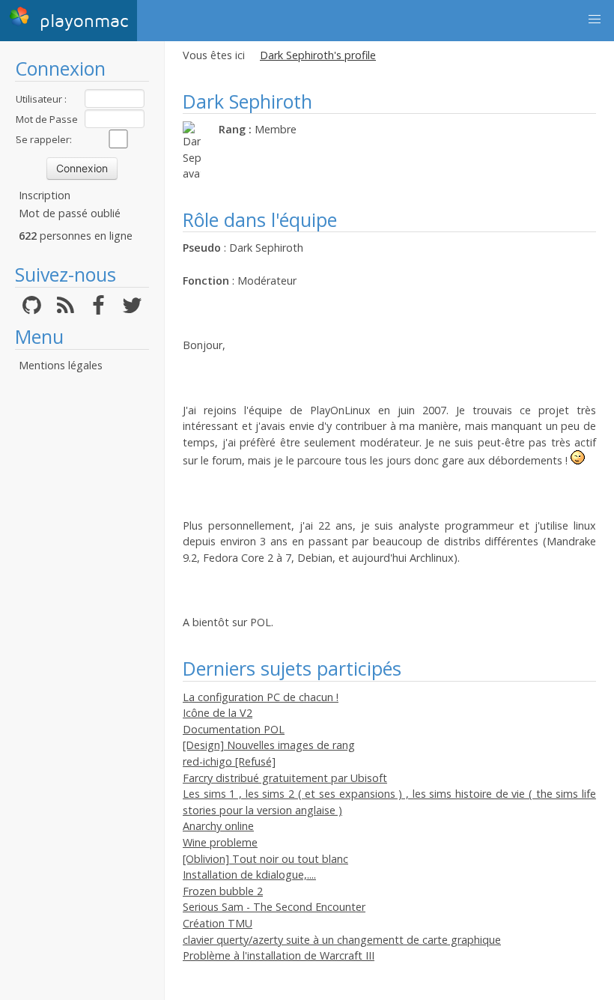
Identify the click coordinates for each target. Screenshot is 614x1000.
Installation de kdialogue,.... (249, 874)
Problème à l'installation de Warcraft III (278, 955)
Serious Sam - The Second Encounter (274, 907)
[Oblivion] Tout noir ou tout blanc (265, 859)
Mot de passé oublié (70, 213)
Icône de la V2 (217, 713)
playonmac (81, 21)
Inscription (44, 195)
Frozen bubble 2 (223, 891)
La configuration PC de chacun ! (260, 697)
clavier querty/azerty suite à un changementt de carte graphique (342, 940)
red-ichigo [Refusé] (229, 761)
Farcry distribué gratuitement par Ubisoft (285, 778)
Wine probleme (220, 842)
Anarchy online (218, 826)
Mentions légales (61, 365)
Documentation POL (234, 729)
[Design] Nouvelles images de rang (269, 745)
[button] (594, 19)
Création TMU (217, 923)
